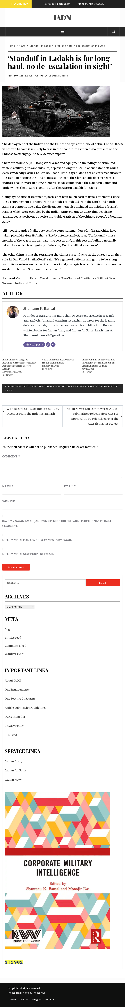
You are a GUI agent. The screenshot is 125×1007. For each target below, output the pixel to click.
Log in (9, 629)
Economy (50, 386)
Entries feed (13, 637)
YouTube (49, 999)
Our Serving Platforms (20, 698)
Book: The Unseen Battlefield (61, 3)
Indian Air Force (16, 770)
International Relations (93, 386)
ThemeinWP (39, 992)
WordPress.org (15, 654)
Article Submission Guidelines (25, 707)
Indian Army (13, 761)
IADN (62, 17)
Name (7, 486)
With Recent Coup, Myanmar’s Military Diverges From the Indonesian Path (33, 411)
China (41, 386)
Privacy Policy (14, 725)
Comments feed (15, 645)
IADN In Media (15, 716)
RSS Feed (11, 735)
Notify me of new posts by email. (28, 554)
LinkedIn (12, 999)
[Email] (53, 344)
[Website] (48, 344)
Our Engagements (17, 689)
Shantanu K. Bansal (58, 76)
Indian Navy (73, 386)
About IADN (13, 680)
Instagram (36, 999)
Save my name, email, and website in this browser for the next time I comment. (56, 523)
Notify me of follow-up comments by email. (37, 540)
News (19, 386)
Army (34, 386)
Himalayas (60, 386)
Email (70, 486)
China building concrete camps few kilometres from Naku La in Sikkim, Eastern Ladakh (98, 362)
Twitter (24, 999)
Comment (11, 456)
